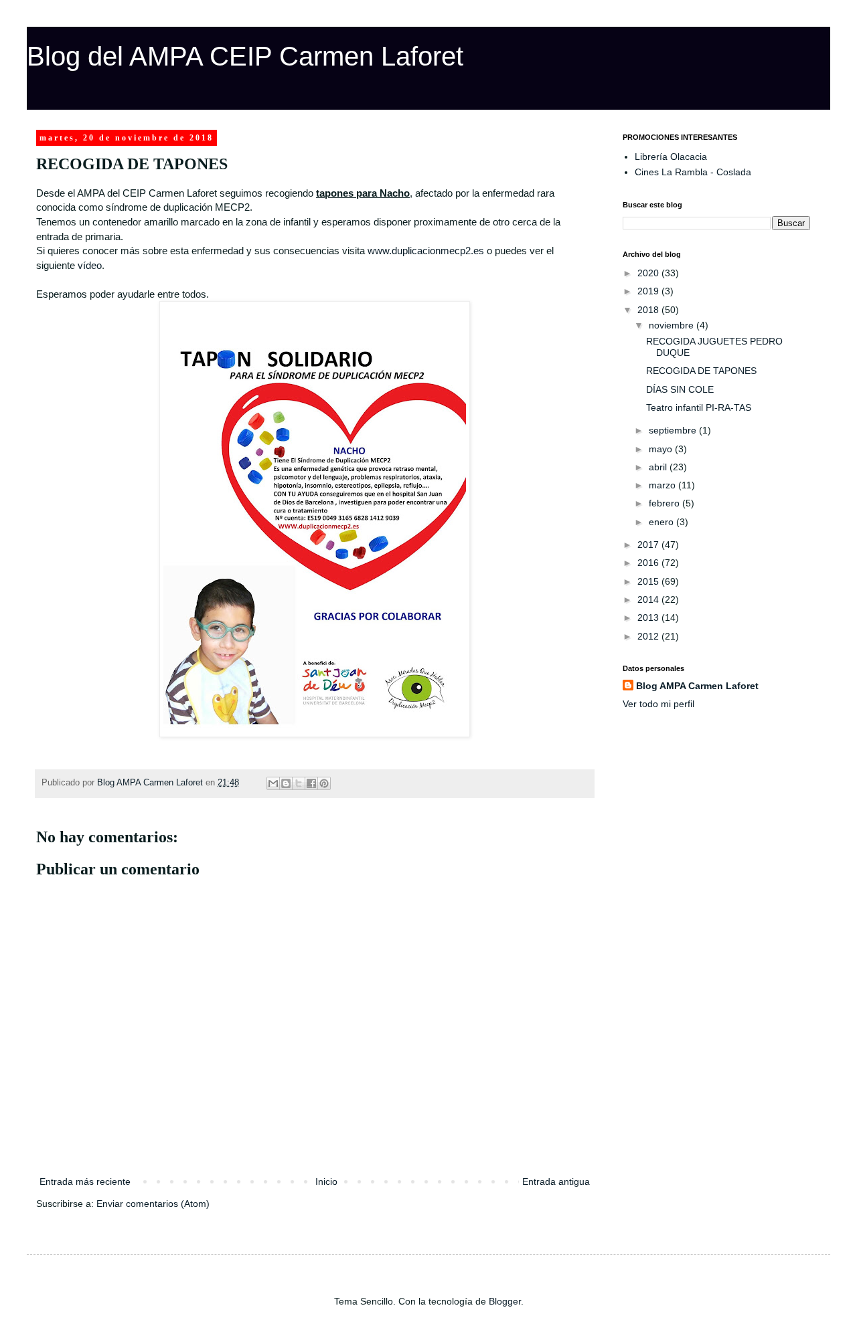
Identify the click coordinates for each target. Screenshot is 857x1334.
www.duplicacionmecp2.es (426, 250)
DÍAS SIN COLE (680, 389)
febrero (665, 503)
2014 (649, 599)
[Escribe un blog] (286, 783)
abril (659, 467)
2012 (649, 636)
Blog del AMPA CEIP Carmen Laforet (245, 56)
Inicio (326, 1181)
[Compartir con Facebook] (311, 783)
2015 (649, 581)
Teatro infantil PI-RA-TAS (698, 407)
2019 (649, 291)
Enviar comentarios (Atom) (153, 1203)
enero (662, 521)
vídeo (90, 265)
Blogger (505, 1301)
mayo (662, 449)
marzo (663, 485)
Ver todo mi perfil (658, 703)
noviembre (672, 325)
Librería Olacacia (671, 156)
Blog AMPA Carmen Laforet (697, 685)
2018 (649, 309)
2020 (649, 273)
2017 (649, 544)
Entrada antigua (556, 1181)
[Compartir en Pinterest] (324, 783)
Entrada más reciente (85, 1181)
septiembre (674, 430)
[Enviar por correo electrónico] (273, 783)
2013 (649, 617)
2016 (649, 562)
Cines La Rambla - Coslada (693, 172)
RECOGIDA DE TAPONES (701, 370)
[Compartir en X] (298, 783)
